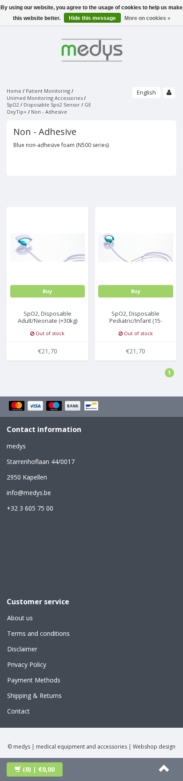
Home (14, 90)
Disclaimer (22, 649)
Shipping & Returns (34, 695)
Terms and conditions (38, 633)
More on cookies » (147, 18)
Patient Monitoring (48, 90)
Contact (18, 711)
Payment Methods (33, 680)
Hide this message (92, 18)
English (146, 92)
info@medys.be (29, 492)
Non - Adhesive (49, 111)
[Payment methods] (55, 406)
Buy (47, 291)
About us (20, 618)
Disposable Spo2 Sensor (52, 104)
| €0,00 (39, 769)
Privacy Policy (26, 664)
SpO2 (13, 104)
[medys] (91, 48)
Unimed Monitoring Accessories (45, 98)
